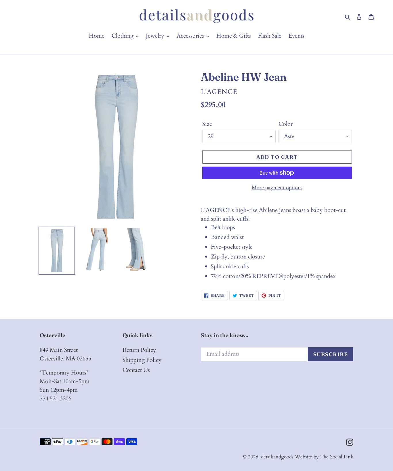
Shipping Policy (142, 360)
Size (207, 124)
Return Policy (139, 350)
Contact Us (136, 370)
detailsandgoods (277, 456)
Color (285, 124)
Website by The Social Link (324, 456)
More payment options (277, 187)
